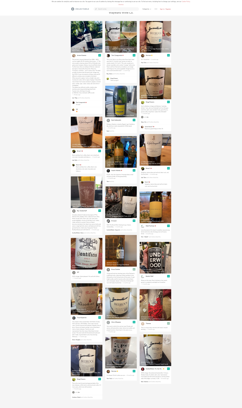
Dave (82, 233)
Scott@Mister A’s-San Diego (154, 369)
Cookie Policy (186, 1)
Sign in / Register (165, 9)
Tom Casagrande (80, 102)
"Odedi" (146, 237)
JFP (78, 272)
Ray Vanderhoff (82, 211)
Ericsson (114, 221)
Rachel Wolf (149, 276)
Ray (108, 73)
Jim (79, 392)
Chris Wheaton (116, 322)
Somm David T (149, 126)
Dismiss (121, 4)
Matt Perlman (150, 226)
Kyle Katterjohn (116, 120)
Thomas (148, 323)
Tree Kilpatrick (81, 317)
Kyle (108, 131)
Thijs (76, 98)
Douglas (78, 339)
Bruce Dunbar (115, 269)
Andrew (74, 397)
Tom (108, 181)
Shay (142, 122)
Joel (73, 160)
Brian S (79, 151)
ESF (77, 109)
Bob (76, 160)
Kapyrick (117, 230)
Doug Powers (81, 379)
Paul (110, 378)
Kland (78, 397)
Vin (145, 122)
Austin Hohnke (116, 170)
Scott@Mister (76, 233)
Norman (113, 371)
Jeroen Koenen (81, 55)
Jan (73, 98)
